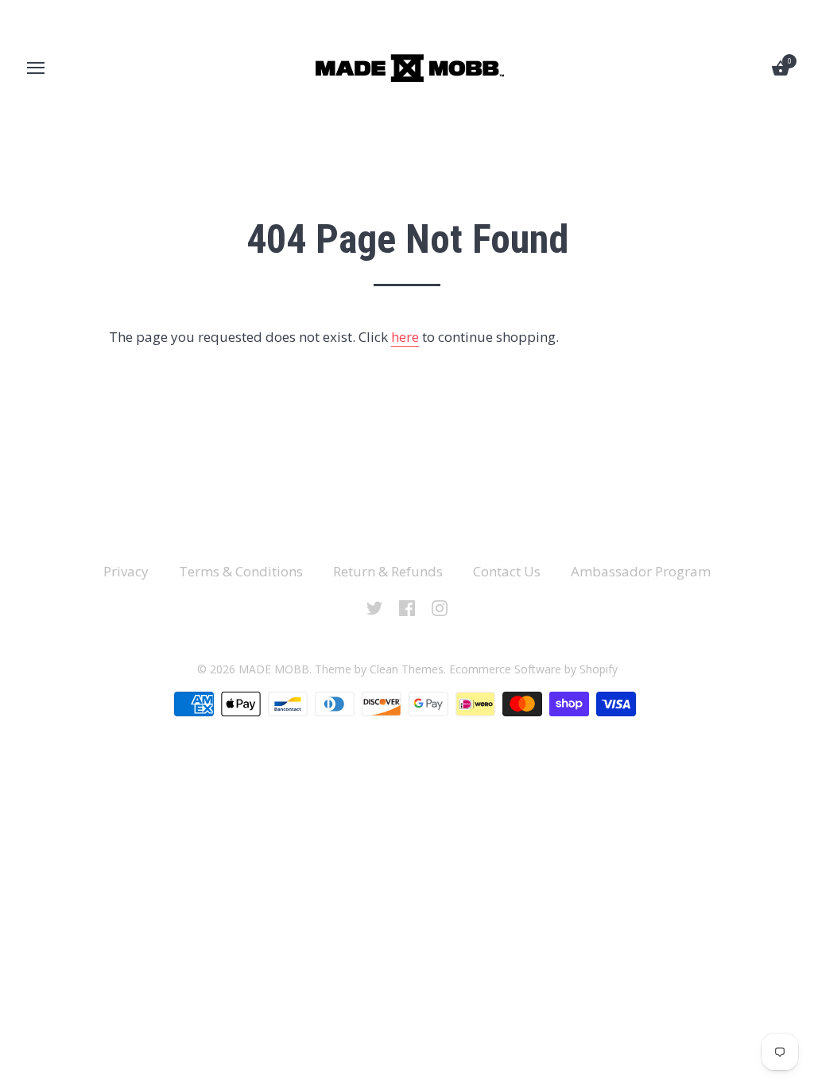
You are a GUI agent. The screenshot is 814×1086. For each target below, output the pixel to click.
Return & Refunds (388, 571)
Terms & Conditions (241, 571)
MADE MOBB (273, 669)
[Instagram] (440, 607)
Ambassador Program (641, 571)
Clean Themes (407, 669)
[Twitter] (374, 607)
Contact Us (507, 571)
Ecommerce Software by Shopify (533, 669)
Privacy (126, 571)
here (405, 337)
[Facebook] (407, 607)
